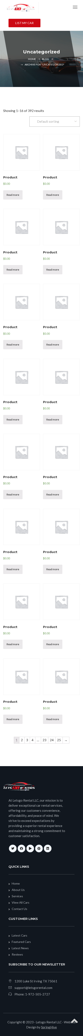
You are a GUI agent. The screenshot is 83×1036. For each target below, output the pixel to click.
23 (44, 740)
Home (32, 59)
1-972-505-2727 (37, 994)
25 (59, 740)
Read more (13, 194)
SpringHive (49, 1027)
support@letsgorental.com (33, 988)
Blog (45, 59)
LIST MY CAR (24, 23)
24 (52, 740)
